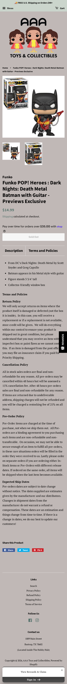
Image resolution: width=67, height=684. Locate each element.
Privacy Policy (33, 590)
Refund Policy (33, 595)
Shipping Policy (33, 599)
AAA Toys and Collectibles (36, 660)
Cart (62, 8)
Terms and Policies (43, 250)
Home (5, 67)
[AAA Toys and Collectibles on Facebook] (30, 620)
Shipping (7, 216)
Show (63, 342)
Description (14, 250)
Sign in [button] (32, 679)
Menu (9, 8)
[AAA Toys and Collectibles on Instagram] (37, 620)
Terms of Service (33, 604)
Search (33, 585)
